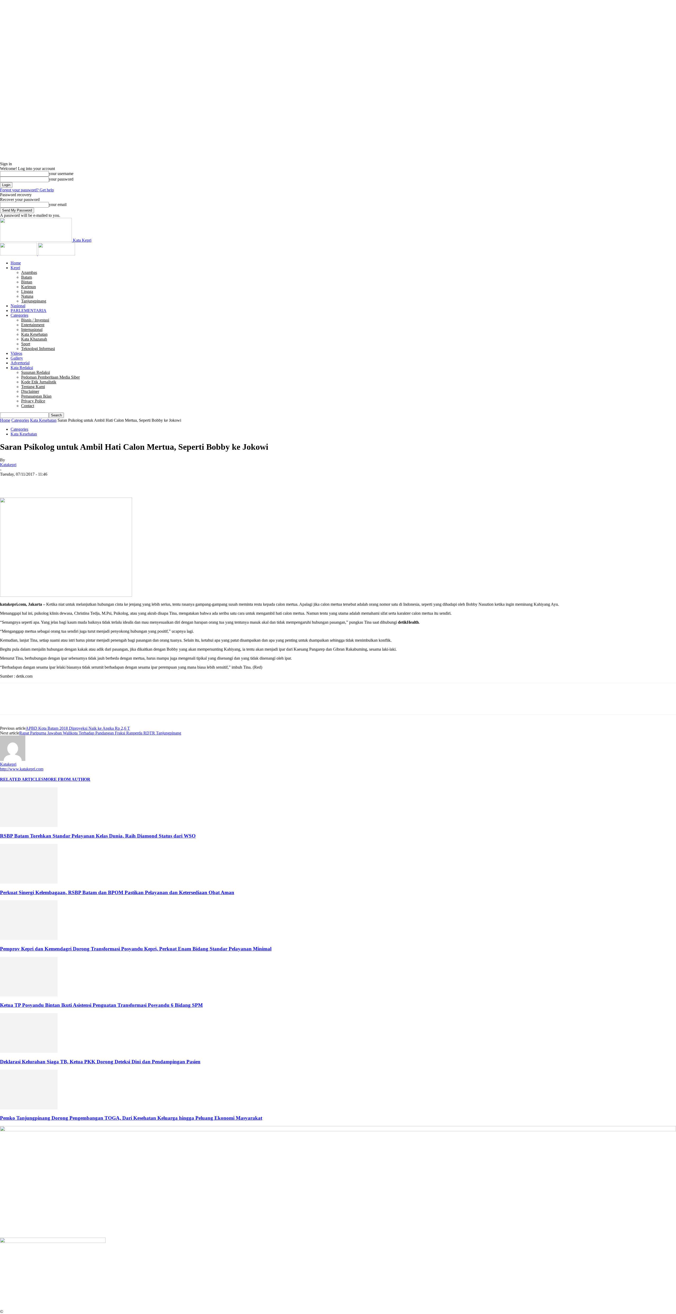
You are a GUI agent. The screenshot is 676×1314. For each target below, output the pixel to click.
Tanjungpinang (33, 301)
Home (16, 263)
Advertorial (20, 363)
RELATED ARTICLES (22, 779)
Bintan (26, 282)
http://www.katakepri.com (21, 769)
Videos (16, 353)
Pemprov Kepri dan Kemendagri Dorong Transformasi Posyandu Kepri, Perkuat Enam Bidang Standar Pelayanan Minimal (135, 949)
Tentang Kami (33, 386)
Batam (26, 277)
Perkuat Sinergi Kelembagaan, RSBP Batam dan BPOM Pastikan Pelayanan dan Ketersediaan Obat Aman (117, 892)
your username (61, 173)
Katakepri (8, 464)
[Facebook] (8, 482)
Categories (19, 315)
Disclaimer (30, 391)
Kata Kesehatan (34, 334)
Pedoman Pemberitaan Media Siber (50, 377)
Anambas (29, 272)
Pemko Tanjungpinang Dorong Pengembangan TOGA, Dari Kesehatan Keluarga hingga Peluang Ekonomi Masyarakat (131, 1118)
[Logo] (19, 254)
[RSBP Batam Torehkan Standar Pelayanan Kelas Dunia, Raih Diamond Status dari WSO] (29, 825)
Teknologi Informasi (38, 348)
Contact (27, 405)
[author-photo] (12, 759)
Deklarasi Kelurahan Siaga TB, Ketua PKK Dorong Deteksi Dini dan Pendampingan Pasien (100, 1061)
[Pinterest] (46, 482)
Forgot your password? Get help (27, 190)
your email (58, 204)
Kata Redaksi (22, 367)
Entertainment (32, 325)
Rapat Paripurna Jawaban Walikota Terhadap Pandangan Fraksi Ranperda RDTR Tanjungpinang (100, 733)
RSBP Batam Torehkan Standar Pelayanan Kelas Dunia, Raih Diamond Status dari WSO (98, 836)
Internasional (32, 329)
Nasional (18, 306)
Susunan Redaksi (35, 372)
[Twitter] (27, 482)
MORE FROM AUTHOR (67, 779)
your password (61, 179)
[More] (85, 482)
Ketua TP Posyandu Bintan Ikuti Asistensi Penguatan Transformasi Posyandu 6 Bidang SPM (101, 1005)
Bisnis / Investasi (35, 320)
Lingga (27, 291)
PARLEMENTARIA (28, 310)
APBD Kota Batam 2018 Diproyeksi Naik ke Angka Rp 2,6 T (78, 728)
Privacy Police (33, 401)
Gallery (17, 358)
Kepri (15, 267)
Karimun (28, 286)
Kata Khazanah (34, 339)
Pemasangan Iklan (36, 396)
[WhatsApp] (65, 482)
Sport (25, 344)
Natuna (27, 296)
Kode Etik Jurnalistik (38, 382)
